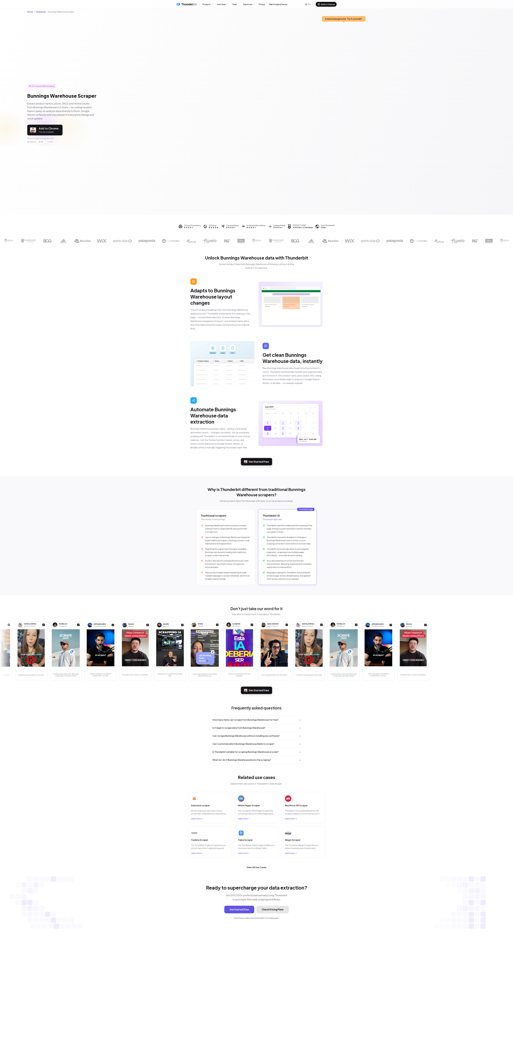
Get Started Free (259, 461)
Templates (41, 12)
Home (30, 12)
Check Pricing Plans (272, 909)
